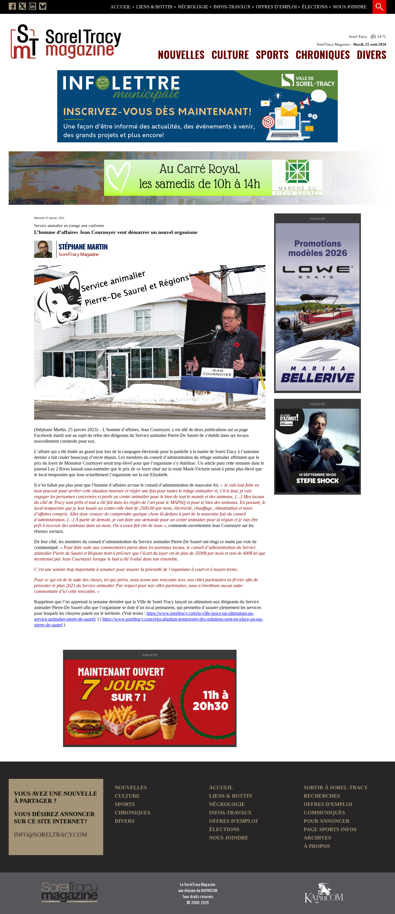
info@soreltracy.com (50, 834)
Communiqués (324, 813)
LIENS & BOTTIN (154, 7)
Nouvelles (181, 54)
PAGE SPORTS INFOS (330, 829)
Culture (230, 54)
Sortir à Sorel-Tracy (336, 787)
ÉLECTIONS (315, 7)
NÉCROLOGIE (193, 7)
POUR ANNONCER (327, 821)
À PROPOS (317, 846)
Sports (272, 54)
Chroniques (323, 54)
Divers (371, 54)
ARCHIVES (317, 838)
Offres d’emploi (276, 7)
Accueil (120, 7)
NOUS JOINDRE (350, 7)
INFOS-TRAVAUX (232, 7)
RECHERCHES (322, 796)
